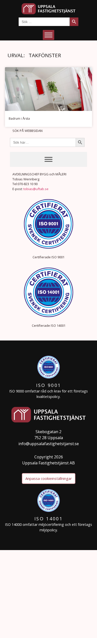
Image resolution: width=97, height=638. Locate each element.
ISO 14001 (48, 519)
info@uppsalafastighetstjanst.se (48, 443)
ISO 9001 (48, 385)
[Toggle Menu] (48, 34)
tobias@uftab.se (35, 189)
